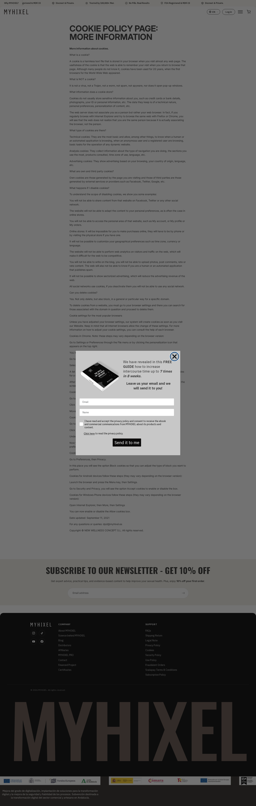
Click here (89, 433)
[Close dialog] (174, 356)
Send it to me (126, 442)
